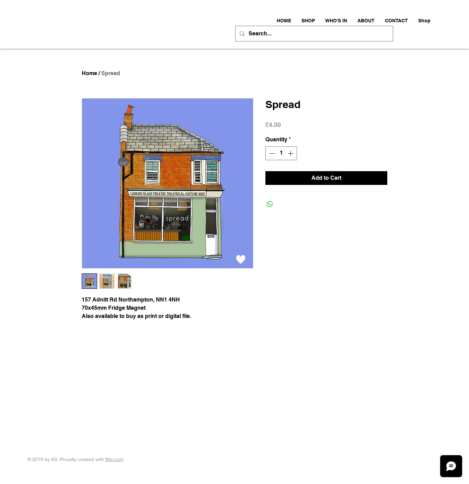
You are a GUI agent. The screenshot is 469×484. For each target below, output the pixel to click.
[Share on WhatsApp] (270, 204)
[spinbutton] (281, 153)
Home (89, 73)
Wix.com (114, 459)
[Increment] (291, 153)
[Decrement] (271, 153)
